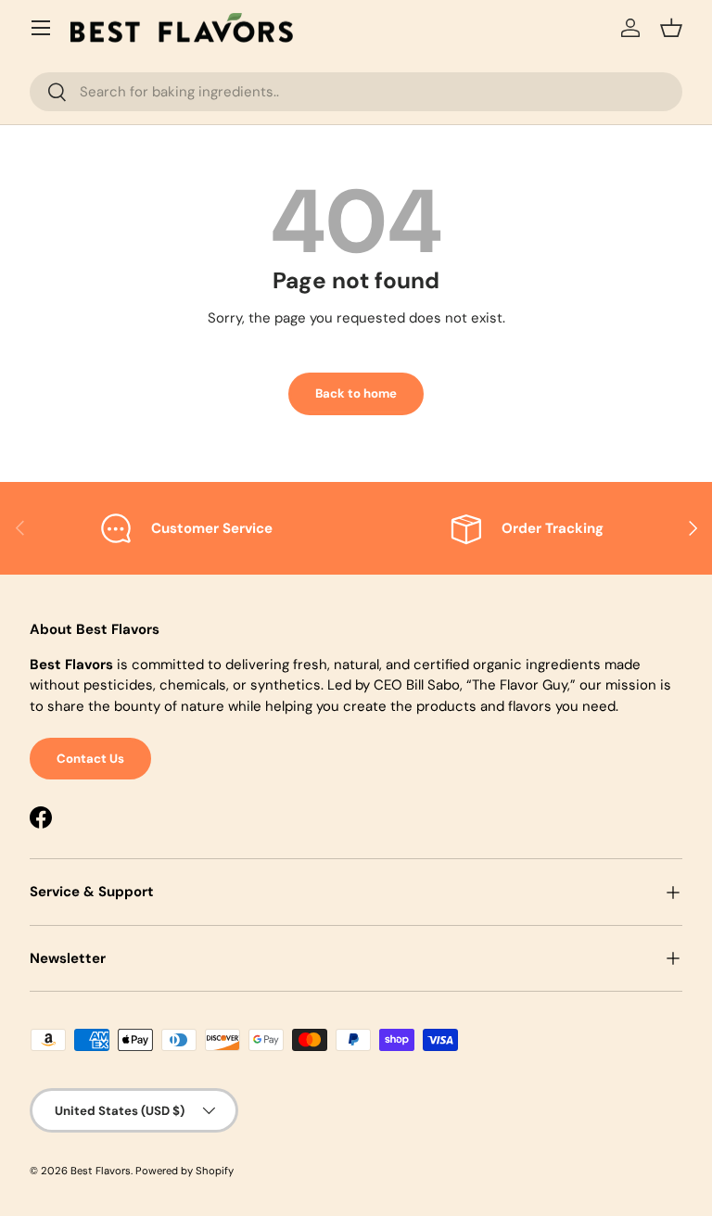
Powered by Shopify (184, 1170)
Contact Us (90, 758)
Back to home (356, 393)
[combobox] (356, 91)
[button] (671, 27)
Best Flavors (100, 1170)
